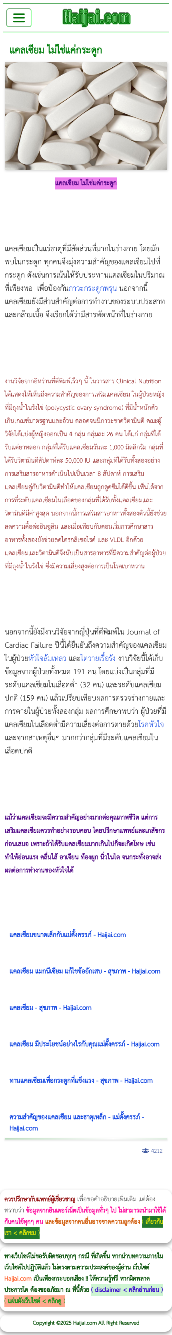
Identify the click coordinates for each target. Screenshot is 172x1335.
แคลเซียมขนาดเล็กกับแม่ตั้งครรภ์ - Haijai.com (68, 935)
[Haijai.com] (96, 17)
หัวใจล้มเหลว (47, 659)
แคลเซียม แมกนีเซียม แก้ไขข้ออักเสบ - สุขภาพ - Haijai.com (85, 971)
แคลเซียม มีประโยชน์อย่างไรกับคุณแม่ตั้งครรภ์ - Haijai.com (85, 1044)
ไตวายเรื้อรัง (98, 659)
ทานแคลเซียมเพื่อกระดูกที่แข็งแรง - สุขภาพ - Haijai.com (81, 1081)
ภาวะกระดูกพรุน (92, 289)
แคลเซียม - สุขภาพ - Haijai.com (51, 1008)
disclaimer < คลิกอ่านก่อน (127, 1290)
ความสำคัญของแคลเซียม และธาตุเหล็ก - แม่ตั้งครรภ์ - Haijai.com (77, 1123)
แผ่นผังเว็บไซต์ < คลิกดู (35, 1301)
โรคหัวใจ (151, 725)
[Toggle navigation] (19, 17)
